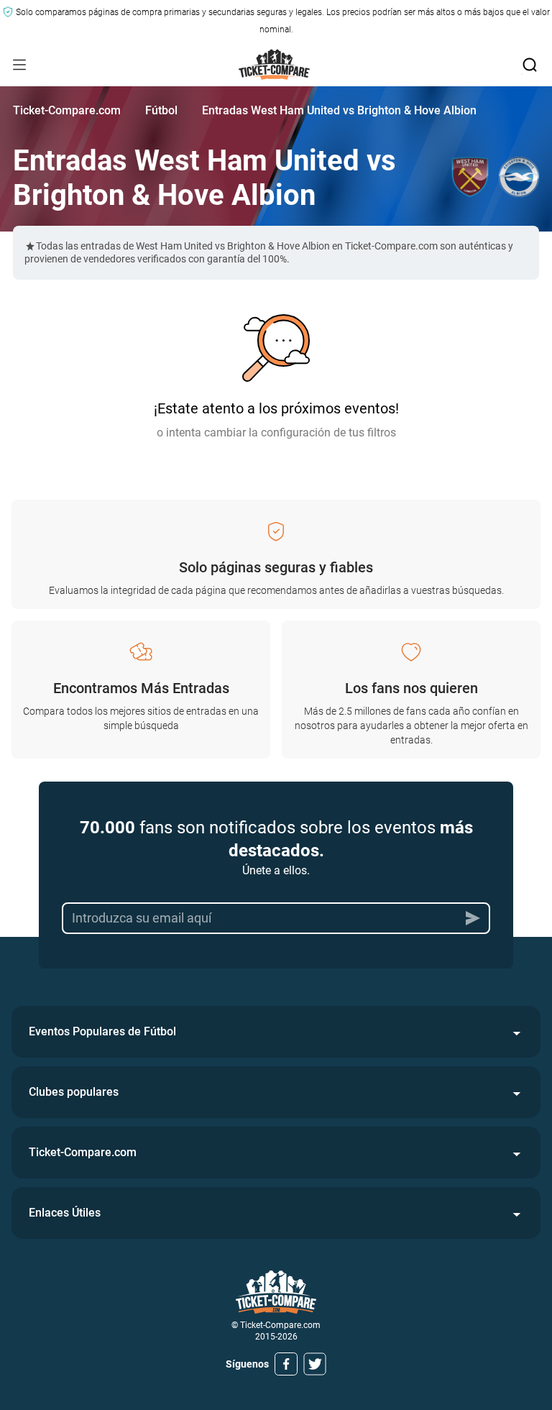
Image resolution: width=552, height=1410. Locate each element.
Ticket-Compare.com (67, 110)
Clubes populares (74, 1092)
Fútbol (161, 110)
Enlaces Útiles (65, 1212)
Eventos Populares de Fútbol (102, 1031)
